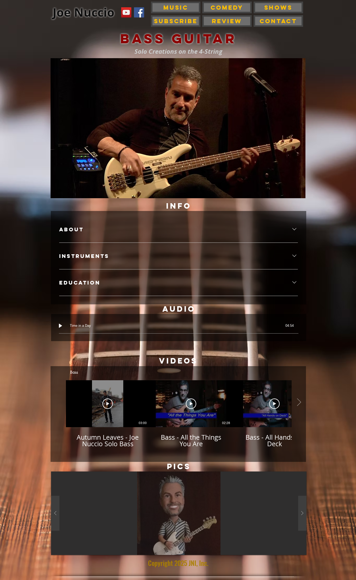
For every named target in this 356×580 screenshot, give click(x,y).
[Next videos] (299, 402)
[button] (178, 513)
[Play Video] (107, 403)
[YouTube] (126, 12)
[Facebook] (139, 12)
